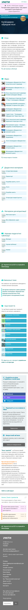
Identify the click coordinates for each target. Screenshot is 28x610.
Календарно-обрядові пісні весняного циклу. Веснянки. (14, 109)
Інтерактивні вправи (11, 171)
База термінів (7, 574)
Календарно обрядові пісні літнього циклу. (13, 147)
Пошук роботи (7, 583)
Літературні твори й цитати (14, 197)
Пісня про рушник (11, 339)
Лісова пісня (9, 348)
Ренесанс (8, 344)
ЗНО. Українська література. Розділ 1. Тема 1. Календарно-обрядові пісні (16, 100)
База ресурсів (7, 570)
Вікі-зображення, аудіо (12, 220)
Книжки (8, 249)
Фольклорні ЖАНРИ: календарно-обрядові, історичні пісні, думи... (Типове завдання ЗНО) (15, 105)
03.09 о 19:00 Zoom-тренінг (14, 8)
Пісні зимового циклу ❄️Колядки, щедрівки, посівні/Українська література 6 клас (15, 126)
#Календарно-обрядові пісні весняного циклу (14, 152)
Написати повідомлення (14, 444)
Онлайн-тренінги (8, 567)
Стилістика (9, 353)
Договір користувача (9, 549)
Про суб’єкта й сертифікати (11, 591)
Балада (8, 324)
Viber (8, 397)
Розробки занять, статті (13, 181)
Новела (8, 334)
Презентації (9, 176)
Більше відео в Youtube (10, 157)
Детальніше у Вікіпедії (10, 68)
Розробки (6, 576)
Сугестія (8, 319)
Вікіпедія (8, 239)
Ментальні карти (11, 214)
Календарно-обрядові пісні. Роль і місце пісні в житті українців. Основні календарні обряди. (15, 84)
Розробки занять (11, 192)
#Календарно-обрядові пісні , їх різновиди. (15, 88)
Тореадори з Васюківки (12, 315)
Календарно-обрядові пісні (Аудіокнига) (14, 136)
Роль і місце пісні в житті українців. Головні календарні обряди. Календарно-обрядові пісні (16, 94)
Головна (5, 561)
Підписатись (14, 428)
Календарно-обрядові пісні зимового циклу (14, 131)
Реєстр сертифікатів (9, 594)
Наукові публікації (11, 244)
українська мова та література (9, 17)
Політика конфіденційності (11, 551)
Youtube (5, 545)
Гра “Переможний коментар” (11, 579)
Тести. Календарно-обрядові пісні (15, 140)
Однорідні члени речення (13, 329)
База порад (6, 572)
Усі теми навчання (8, 593)
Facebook (9, 394)
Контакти (6, 585)
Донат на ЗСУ (7, 581)
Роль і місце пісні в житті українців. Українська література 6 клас (16, 120)
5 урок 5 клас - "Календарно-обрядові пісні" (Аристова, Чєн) (15, 115)
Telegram (9, 401)
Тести (7, 187)
